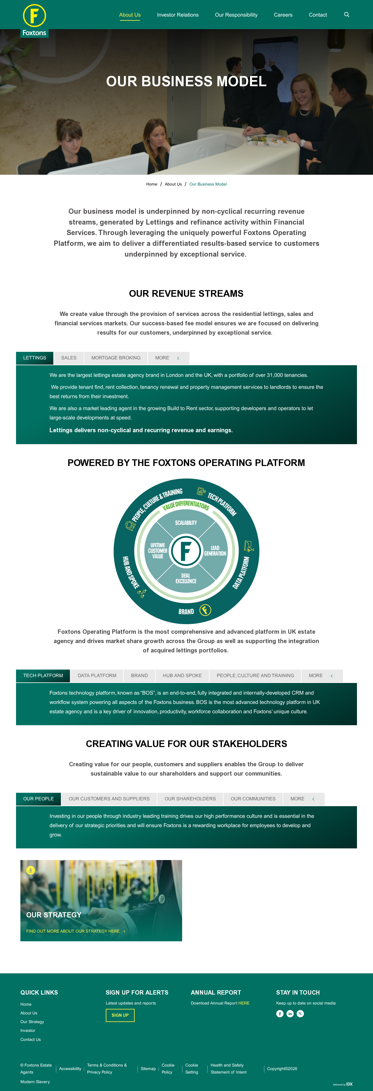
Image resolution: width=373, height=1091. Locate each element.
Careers (283, 15)
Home (151, 184)
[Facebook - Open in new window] (280, 1013)
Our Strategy (32, 1022)
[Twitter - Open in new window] (300, 1013)
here (243, 1003)
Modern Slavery (35, 1082)
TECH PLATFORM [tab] (43, 676)
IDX (349, 1084)
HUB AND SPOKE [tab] (182, 676)
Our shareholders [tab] (190, 799)
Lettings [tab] (34, 358)
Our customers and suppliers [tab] (109, 799)
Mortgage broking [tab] (116, 358)
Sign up (120, 1015)
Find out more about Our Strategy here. (74, 931)
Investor (27, 1031)
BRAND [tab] (139, 676)
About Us (130, 15)
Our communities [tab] (253, 799)
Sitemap (148, 1069)
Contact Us (30, 1040)
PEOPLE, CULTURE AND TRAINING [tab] (255, 676)
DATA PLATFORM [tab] (97, 676)
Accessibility (70, 1069)
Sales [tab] (69, 358)
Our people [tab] (38, 799)
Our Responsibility (236, 15)
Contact (318, 15)
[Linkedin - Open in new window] (290, 1013)
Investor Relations (178, 15)
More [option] (162, 358)
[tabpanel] (186, 404)
